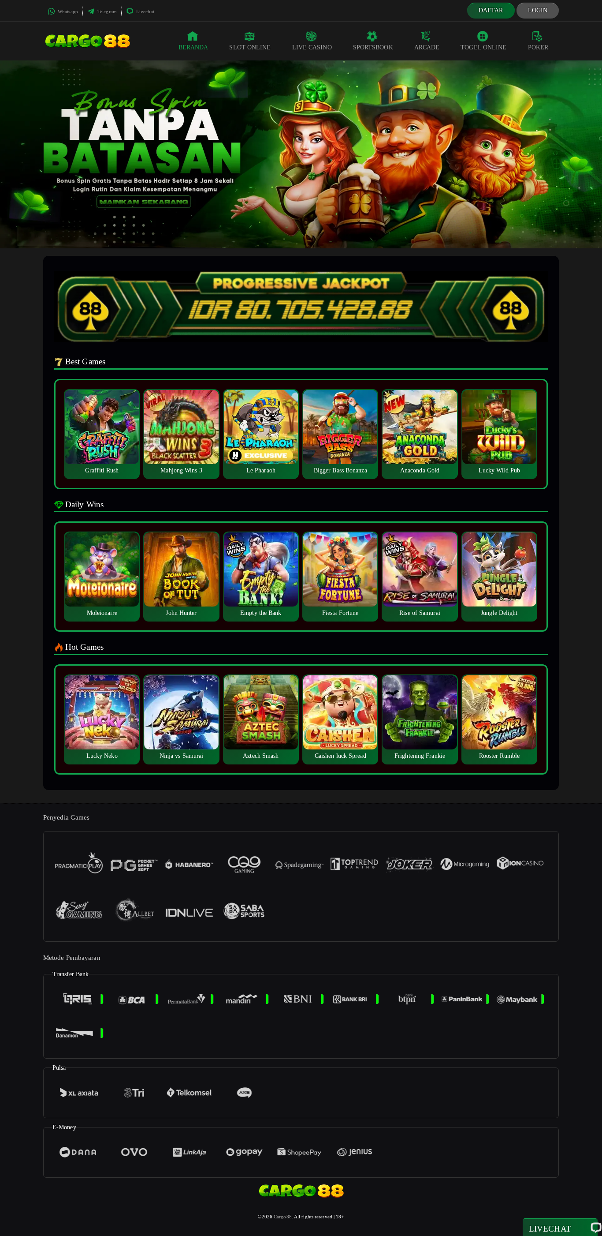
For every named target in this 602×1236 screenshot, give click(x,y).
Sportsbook (373, 47)
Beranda (193, 47)
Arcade (427, 47)
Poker (538, 47)
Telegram (106, 11)
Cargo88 (283, 1216)
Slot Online (250, 47)
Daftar (491, 10)
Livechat (144, 11)
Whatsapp (67, 11)
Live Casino (312, 47)
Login (538, 10)
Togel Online (483, 47)
